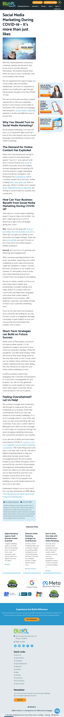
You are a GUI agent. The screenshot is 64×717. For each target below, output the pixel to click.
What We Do (20, 658)
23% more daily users (18, 182)
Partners (18, 675)
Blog (17, 672)
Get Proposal (31, 619)
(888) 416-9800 (51, 2)
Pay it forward (20, 681)
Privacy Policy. (28, 715)
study (27, 163)
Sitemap (47, 715)
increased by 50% (22, 177)
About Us (18, 655)
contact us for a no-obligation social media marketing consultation (19, 445)
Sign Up (20, 700)
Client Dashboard (21, 663)
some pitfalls (11, 240)
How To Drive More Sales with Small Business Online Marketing (52, 537)
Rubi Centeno (31, 568)
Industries (35, 6)
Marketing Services (23, 6)
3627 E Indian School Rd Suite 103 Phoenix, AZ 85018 (26, 637)
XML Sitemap (55, 715)
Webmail (18, 666)
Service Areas (20, 683)
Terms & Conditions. (38, 715)
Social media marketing (25, 110)
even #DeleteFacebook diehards (16, 188)
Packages (19, 661)
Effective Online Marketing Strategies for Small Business (31, 537)
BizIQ (8, 564)
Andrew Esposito (13, 502)
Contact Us (57, 9)
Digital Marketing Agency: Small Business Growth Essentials (11, 537)
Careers (18, 669)
